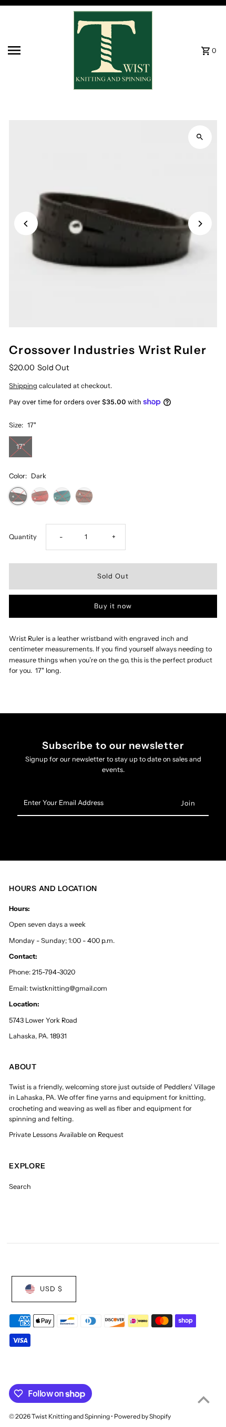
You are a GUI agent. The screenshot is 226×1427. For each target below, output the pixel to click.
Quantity (23, 537)
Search (20, 1186)
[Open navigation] (37, 50)
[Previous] (26, 223)
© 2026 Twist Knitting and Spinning (60, 1416)
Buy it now (113, 606)
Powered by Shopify (142, 1416)
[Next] (200, 223)
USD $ (51, 1289)
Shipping (23, 386)
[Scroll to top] (203, 1399)
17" (20, 446)
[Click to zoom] (200, 137)
